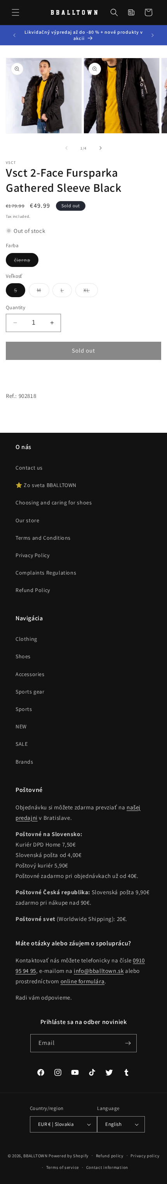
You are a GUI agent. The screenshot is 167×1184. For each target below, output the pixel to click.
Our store (27, 520)
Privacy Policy (32, 555)
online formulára (83, 981)
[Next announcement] (152, 35)
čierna (26, 261)
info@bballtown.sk (99, 970)
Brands (24, 761)
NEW (21, 726)
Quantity (15, 307)
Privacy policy (144, 1155)
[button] (15, 12)
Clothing (26, 638)
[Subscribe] (127, 1043)
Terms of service (62, 1167)
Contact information (107, 1167)
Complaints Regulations (46, 572)
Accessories (30, 674)
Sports (24, 709)
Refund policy (110, 1155)
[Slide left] (66, 148)
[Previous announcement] (14, 35)
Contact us (29, 467)
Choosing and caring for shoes (54, 502)
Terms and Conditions (43, 537)
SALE (22, 743)
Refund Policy (33, 590)
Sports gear (30, 691)
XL (91, 291)
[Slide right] (100, 148)
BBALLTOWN (35, 1155)
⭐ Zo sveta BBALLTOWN (46, 485)
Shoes (23, 656)
